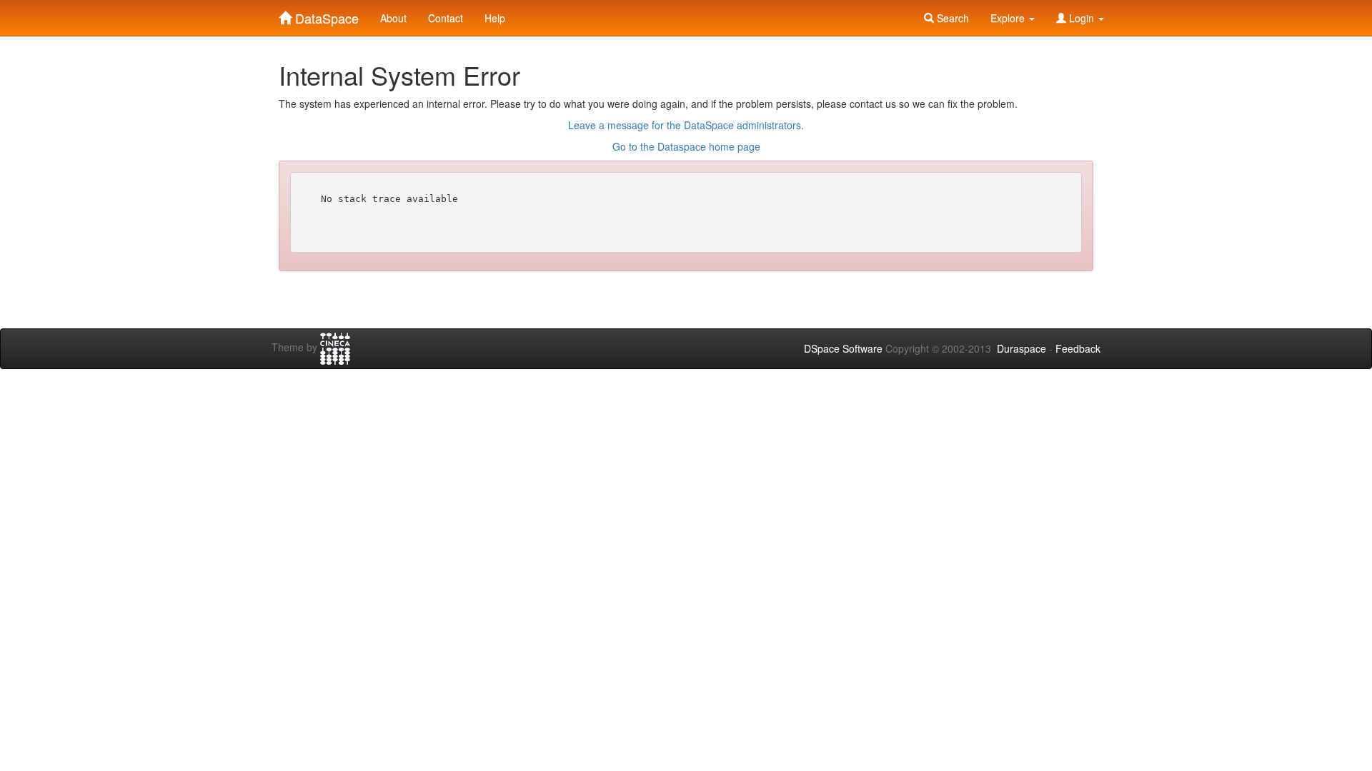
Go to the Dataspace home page (686, 146)
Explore (1009, 18)
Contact (445, 18)
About (393, 18)
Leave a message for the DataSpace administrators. (686, 125)
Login (1081, 18)
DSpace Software (843, 348)
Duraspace (1021, 348)
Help (494, 18)
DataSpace (325, 15)
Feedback (1077, 348)
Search (951, 18)
